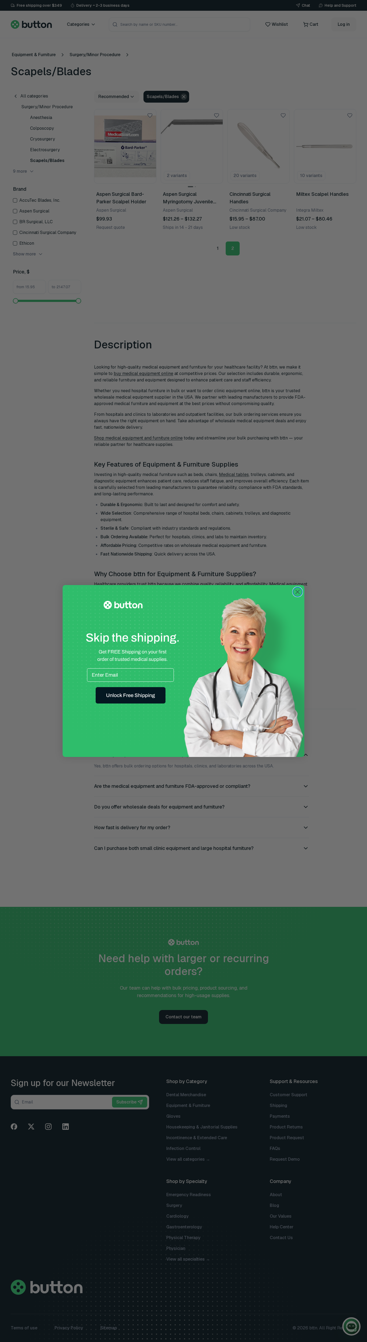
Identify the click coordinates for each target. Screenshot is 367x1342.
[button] (130, 695)
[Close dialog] (297, 592)
